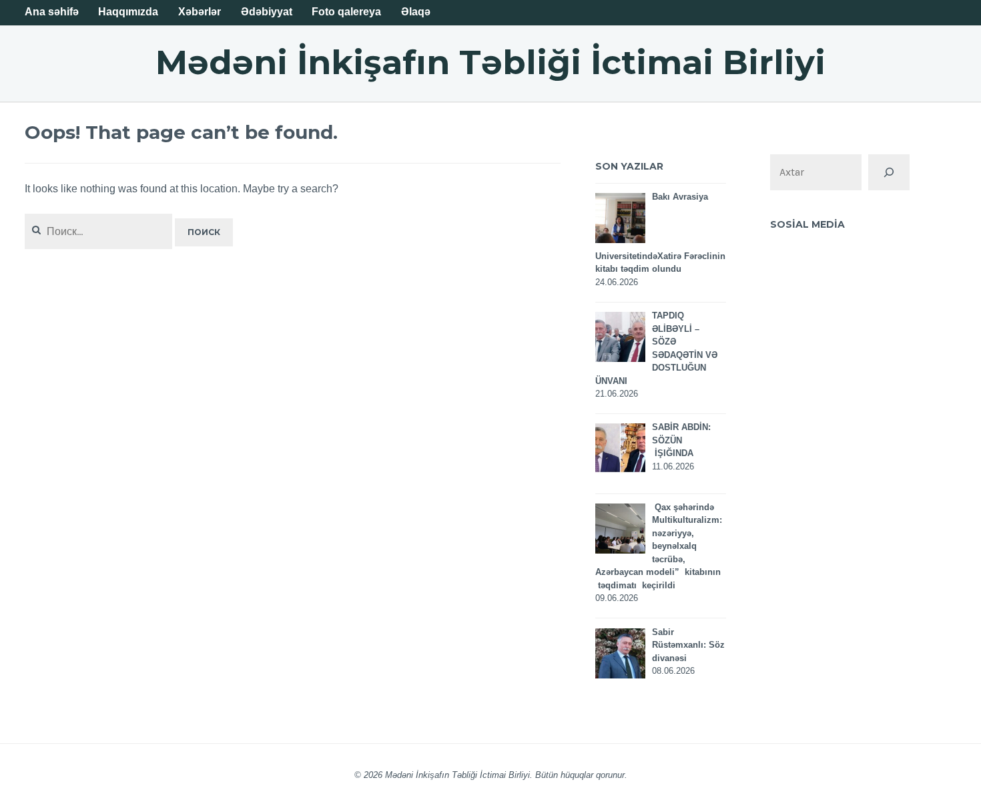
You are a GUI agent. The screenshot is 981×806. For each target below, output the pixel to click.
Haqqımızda (128, 11)
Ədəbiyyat (266, 11)
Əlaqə (415, 11)
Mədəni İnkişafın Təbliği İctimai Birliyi (490, 62)
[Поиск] (889, 172)
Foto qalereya (346, 11)
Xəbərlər (199, 11)
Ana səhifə (52, 11)
